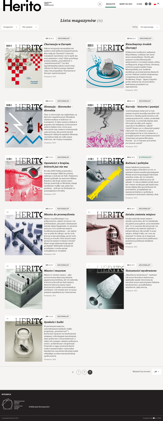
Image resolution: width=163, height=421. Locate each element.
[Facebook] (146, 4)
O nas (139, 4)
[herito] (22, 4)
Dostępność (8, 27)
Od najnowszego (146, 27)
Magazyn (110, 4)
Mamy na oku (126, 4)
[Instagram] (150, 4)
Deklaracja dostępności (39, 407)
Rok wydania (27, 27)
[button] (156, 4)
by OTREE (158, 418)
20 (156, 372)
